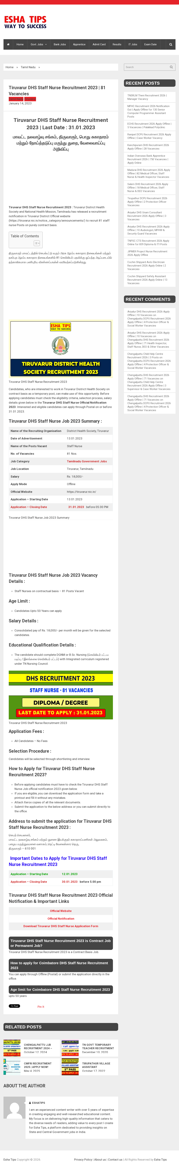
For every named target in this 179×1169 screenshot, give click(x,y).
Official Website (61, 911)
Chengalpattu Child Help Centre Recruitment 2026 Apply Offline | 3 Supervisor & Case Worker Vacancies (148, 386)
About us (100, 1159)
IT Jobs (132, 44)
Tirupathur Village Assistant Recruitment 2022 (96, 1065)
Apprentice (79, 44)
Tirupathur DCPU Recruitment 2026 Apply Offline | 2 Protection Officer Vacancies (147, 202)
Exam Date (150, 44)
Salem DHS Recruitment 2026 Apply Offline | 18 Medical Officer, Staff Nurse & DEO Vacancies (147, 188)
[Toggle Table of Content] (35, 243)
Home (20, 44)
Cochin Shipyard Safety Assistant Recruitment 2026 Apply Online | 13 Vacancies (147, 280)
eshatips (38, 1102)
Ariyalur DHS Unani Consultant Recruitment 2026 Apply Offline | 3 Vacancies (146, 216)
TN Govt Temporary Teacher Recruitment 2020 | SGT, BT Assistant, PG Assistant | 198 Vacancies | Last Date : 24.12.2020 (98, 1046)
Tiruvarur (30, 99)
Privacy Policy (83, 1159)
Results (117, 44)
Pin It (41, 1006)
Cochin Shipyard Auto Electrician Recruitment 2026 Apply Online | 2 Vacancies (146, 266)
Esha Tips (9, 1159)
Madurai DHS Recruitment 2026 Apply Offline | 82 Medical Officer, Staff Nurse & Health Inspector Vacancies (148, 173)
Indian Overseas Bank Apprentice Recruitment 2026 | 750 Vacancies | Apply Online (147, 159)
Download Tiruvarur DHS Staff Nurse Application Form (60, 926)
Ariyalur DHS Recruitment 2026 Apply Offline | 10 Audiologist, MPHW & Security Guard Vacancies (148, 230)
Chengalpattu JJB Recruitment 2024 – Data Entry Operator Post (39, 1046)
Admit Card (99, 44)
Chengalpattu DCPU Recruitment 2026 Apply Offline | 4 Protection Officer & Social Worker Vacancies (149, 322)
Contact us (115, 1159)
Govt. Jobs (37, 44)
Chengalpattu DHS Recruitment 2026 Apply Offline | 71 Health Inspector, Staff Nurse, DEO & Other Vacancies (148, 343)
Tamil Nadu (28, 67)
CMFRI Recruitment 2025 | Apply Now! (38, 1065)
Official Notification (61, 918)
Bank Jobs (60, 44)
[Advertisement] (61, 179)
